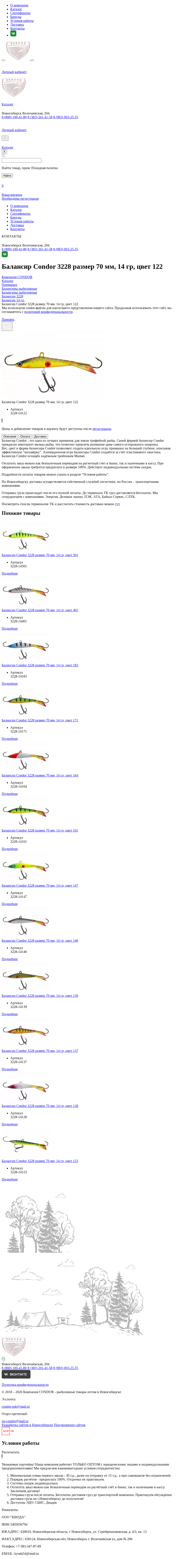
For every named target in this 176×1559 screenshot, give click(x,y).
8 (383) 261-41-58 (39, 117)
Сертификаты (20, 13)
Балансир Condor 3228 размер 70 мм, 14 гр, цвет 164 (40, 775)
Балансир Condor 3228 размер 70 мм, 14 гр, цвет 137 (40, 1051)
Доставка (17, 24)
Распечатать (10, 1452)
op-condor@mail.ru (15, 1421)
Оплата (25, 436)
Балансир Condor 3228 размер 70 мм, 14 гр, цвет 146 (40, 940)
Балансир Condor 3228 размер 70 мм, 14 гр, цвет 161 (40, 830)
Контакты (17, 28)
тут (117, 504)
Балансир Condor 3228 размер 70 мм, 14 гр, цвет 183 (40, 665)
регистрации (102, 429)
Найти (7, 175)
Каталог (16, 9)
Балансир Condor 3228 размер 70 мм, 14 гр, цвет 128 (40, 1106)
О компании (19, 5)
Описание (9, 436)
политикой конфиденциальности (48, 312)
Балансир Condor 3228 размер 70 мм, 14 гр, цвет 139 (40, 995)
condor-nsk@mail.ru (16, 1406)
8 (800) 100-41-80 (14, 117)
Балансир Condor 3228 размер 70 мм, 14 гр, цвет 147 (40, 885)
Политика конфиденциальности (25, 1384)
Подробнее (10, 573)
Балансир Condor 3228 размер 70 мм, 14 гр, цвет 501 (40, 555)
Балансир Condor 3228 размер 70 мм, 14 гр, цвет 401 (40, 610)
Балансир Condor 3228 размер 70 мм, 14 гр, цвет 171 (40, 720)
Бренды (15, 17)
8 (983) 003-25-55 (65, 117)
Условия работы (22, 21)
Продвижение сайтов (69, 1425)
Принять (8, 319)
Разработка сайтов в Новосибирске (27, 1425)
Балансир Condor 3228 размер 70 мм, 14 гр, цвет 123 (40, 1161)
